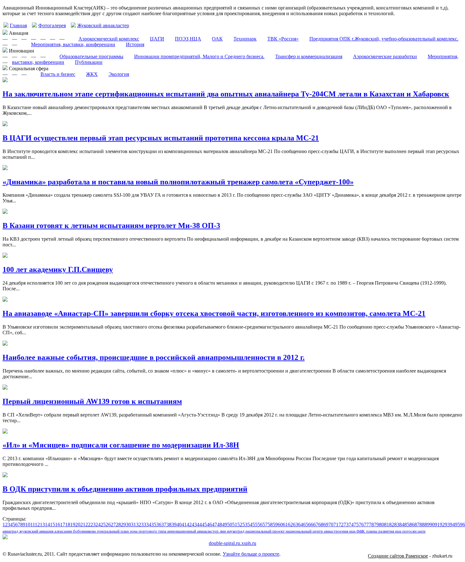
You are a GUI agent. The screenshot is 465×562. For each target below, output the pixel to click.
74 (351, 524)
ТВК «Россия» (283, 38)
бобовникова (85, 531)
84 (401, 524)
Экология (118, 74)
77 (366, 524)
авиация (46, 531)
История (135, 44)
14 (47, 524)
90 (432, 524)
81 (386, 524)
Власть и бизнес (57, 74)
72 (341, 524)
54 (249, 524)
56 (260, 524)
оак (361, 531)
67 (315, 524)
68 (320, 524)
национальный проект (265, 531)
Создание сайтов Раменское (398, 556)
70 (330, 524)
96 (462, 524)
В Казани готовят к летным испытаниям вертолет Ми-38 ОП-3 (111, 225)
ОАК (217, 38)
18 (67, 524)
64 (300, 524)
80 (381, 524)
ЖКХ (92, 74)
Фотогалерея (52, 25)
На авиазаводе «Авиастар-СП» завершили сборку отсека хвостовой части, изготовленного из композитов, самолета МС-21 (214, 313)
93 (447, 524)
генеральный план (113, 531)
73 (346, 524)
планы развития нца (384, 531)
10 (27, 524)
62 (290, 524)
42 (189, 524)
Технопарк (245, 38)
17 (62, 524)
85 (406, 524)
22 (87, 524)
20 (77, 524)
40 (179, 524)
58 (270, 524)
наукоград (236, 531)
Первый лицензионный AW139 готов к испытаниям (92, 401)
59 (275, 524)
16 (57, 524)
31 (133, 524)
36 (158, 524)
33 (143, 524)
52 (239, 524)
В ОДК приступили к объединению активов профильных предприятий (125, 489)
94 (452, 524)
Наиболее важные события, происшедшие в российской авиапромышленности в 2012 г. (154, 357)
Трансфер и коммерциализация (308, 56)
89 (427, 524)
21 (82, 524)
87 (416, 524)
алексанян (63, 531)
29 (123, 524)
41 (184, 524)
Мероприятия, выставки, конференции (73, 44)
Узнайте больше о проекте (251, 554)
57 (265, 524)
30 (128, 524)
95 (457, 524)
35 (153, 524)
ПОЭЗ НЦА (188, 38)
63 (295, 524)
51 (234, 524)
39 (174, 524)
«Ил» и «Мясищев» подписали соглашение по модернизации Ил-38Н (121, 445)
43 (194, 524)
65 (305, 524)
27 (113, 524)
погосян (410, 531)
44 (199, 524)
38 (168, 524)
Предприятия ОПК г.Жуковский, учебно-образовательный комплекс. (383, 38)
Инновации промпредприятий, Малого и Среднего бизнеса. (199, 56)
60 (280, 524)
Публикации (88, 62)
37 (163, 524)
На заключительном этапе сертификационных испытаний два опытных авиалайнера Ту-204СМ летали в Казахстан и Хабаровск (226, 94)
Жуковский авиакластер (103, 25)
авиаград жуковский (21, 531)
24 (98, 524)
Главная (18, 25)
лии (223, 531)
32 (138, 524)
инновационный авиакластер (193, 531)
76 (361, 524)
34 (148, 524)
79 (376, 524)
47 (214, 524)
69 (325, 524)
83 (396, 524)
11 (32, 524)
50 (229, 524)
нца (352, 531)
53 (244, 524)
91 (437, 524)
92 (442, 524)
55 (254, 524)
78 (371, 524)
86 (411, 524)
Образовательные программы (91, 56)
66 (310, 524)
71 (335, 524)
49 (224, 524)
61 (285, 524)
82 (391, 524)
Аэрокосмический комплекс (108, 38)
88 (422, 524)
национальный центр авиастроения (317, 531)
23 (93, 524)
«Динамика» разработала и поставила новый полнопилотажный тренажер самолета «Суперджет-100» (178, 182)
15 (52, 524)
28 (118, 524)
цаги (421, 531)
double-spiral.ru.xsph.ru (232, 543)
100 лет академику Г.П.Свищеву (58, 269)
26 (108, 524)
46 (209, 524)
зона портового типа (148, 531)
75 (356, 524)
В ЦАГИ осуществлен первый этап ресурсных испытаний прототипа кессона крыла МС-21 (161, 138)
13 (42, 524)
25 (103, 524)
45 (204, 524)
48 (219, 524)
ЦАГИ (157, 38)
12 (37, 524)
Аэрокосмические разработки (385, 56)
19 (72, 524)
